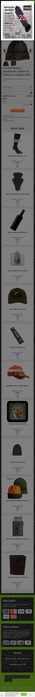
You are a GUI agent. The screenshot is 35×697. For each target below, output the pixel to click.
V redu (24, 694)
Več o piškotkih (30, 694)
